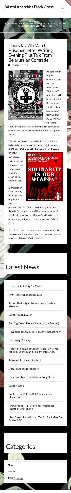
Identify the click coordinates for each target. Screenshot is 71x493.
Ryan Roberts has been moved (25, 294)
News (11, 464)
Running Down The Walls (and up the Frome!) (34, 323)
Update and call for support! (24, 368)
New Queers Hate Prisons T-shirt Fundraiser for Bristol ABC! (35, 419)
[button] (62, 7)
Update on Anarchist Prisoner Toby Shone (32, 377)
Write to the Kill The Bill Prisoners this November (30, 396)
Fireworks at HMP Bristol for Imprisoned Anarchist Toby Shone (31, 407)
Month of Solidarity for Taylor (25, 286)
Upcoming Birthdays (20, 340)
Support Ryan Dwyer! (21, 314)
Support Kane (16, 385)
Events (11, 471)
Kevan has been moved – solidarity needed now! (35, 331)
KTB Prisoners (15, 478)
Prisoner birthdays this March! (25, 360)
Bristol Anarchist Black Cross (29, 7)
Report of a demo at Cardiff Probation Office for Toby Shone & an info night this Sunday (33, 350)
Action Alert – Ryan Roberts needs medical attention (32, 305)
